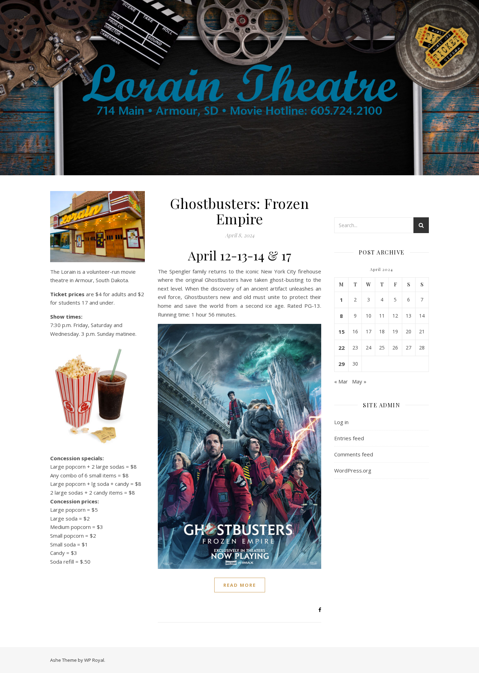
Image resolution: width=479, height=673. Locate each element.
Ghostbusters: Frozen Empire (239, 211)
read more (239, 585)
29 (341, 363)
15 (341, 331)
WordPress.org (352, 470)
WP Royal (94, 660)
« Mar (341, 381)
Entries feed (349, 438)
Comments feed (353, 454)
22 (341, 347)
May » (359, 381)
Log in (341, 422)
